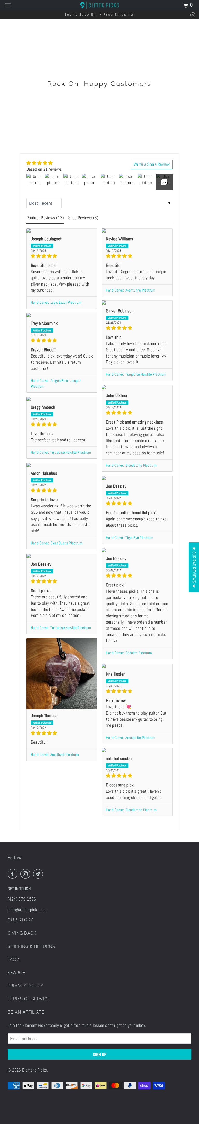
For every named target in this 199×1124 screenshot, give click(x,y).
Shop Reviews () (83, 218)
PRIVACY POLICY (26, 985)
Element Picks (34, 1070)
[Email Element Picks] (39, 874)
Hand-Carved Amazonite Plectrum (130, 737)
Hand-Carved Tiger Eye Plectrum (129, 537)
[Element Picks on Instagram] (26, 874)
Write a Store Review (152, 164)
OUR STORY (20, 919)
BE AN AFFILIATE (26, 1012)
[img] (44, 163)
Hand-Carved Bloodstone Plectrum (131, 465)
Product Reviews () (45, 218)
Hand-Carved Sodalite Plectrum (129, 653)
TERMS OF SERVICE (29, 998)
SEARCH (17, 972)
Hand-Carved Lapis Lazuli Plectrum (56, 302)
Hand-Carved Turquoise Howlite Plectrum (136, 374)
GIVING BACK (22, 933)
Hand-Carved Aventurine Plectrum (130, 290)
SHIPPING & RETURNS (31, 946)
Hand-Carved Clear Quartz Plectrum (56, 543)
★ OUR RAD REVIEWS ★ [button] (194, 567)
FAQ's (14, 959)
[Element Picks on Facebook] (13, 874)
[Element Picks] (99, 5)
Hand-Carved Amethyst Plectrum (55, 754)
